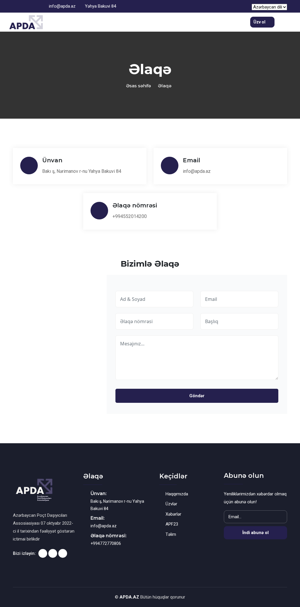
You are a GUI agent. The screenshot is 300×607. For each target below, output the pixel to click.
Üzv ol (259, 22)
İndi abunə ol (255, 532)
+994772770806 (106, 543)
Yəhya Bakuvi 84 (100, 6)
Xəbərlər (173, 514)
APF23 (172, 524)
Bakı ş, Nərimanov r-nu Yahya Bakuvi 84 (81, 171)
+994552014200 (129, 216)
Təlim (171, 534)
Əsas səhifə (138, 85)
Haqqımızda (177, 494)
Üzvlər (171, 504)
